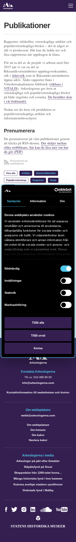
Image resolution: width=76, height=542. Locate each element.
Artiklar (26, 173)
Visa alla (10, 173)
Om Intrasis (38, 430)
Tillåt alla (38, 322)
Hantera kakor (38, 440)
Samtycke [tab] (13, 201)
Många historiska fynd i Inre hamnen (38, 478)
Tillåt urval (38, 335)
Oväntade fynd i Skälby (38, 490)
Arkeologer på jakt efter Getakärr (38, 461)
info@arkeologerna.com (38, 382)
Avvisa (38, 348)
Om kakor (38, 435)
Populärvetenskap (16, 180)
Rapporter (38, 180)
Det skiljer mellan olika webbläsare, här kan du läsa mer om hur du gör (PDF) (36, 147)
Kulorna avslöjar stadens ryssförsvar (38, 484)
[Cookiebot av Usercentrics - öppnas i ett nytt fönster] (55, 190)
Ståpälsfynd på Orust (38, 466)
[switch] (66, 281)
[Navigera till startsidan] (38, 363)
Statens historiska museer (38, 526)
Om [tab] (62, 201)
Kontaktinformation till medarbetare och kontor (38, 392)
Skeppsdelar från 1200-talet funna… (38, 472)
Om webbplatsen (38, 424)
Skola (53, 180)
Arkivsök (19, 75)
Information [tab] (38, 201)
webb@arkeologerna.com (38, 415)
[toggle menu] (70, 5)
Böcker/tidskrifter (46, 173)
